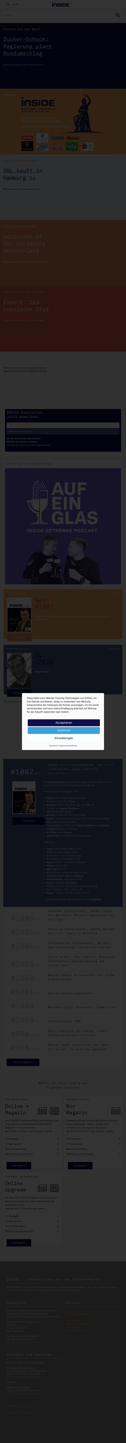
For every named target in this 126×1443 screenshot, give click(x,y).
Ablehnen (63, 730)
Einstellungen (64, 738)
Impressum (53, 746)
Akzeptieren (63, 722)
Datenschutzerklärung (68, 746)
